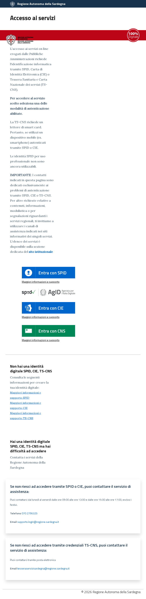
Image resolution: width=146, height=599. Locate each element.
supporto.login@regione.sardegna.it (38, 522)
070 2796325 (29, 513)
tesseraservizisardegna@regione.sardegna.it (43, 568)
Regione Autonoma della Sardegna (41, 4)
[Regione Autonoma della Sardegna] (20, 39)
